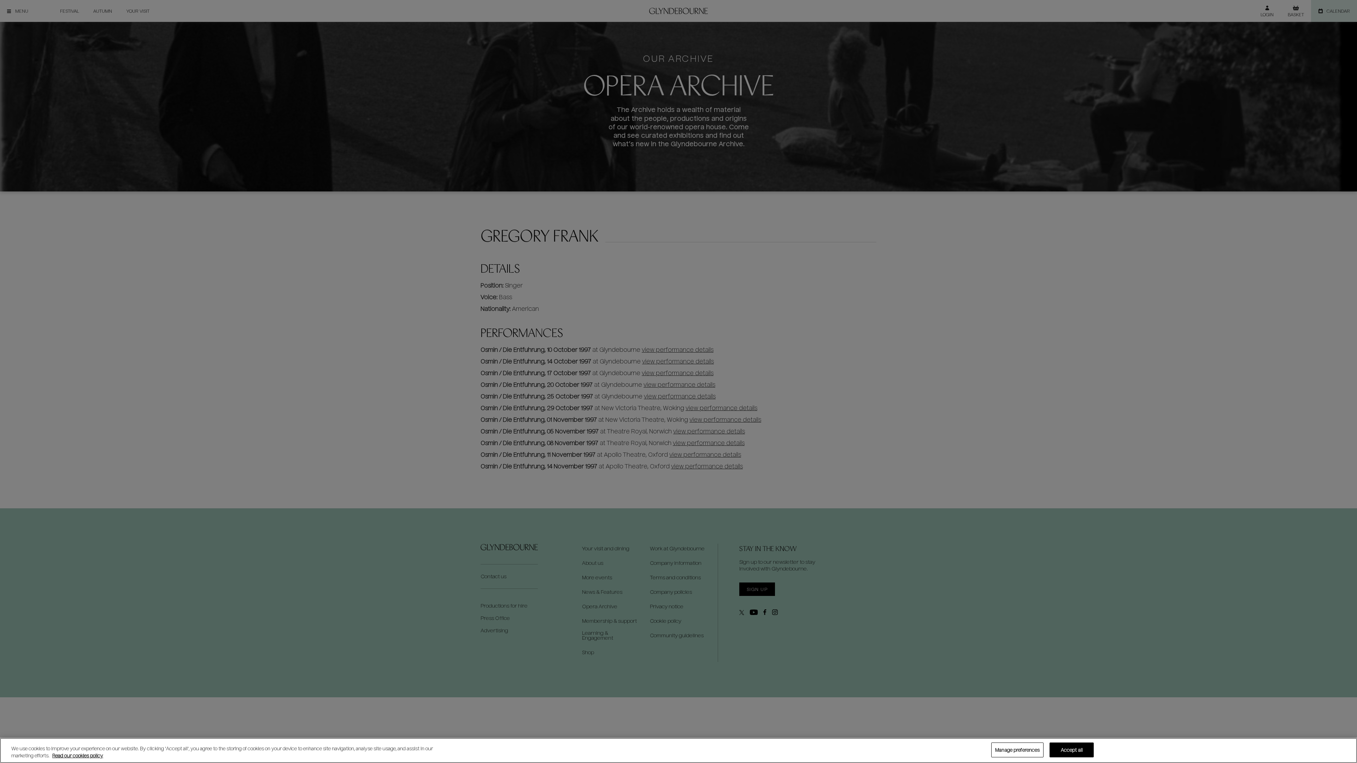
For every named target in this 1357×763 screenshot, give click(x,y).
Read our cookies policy (77, 755)
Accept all (1072, 750)
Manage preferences (1017, 750)
